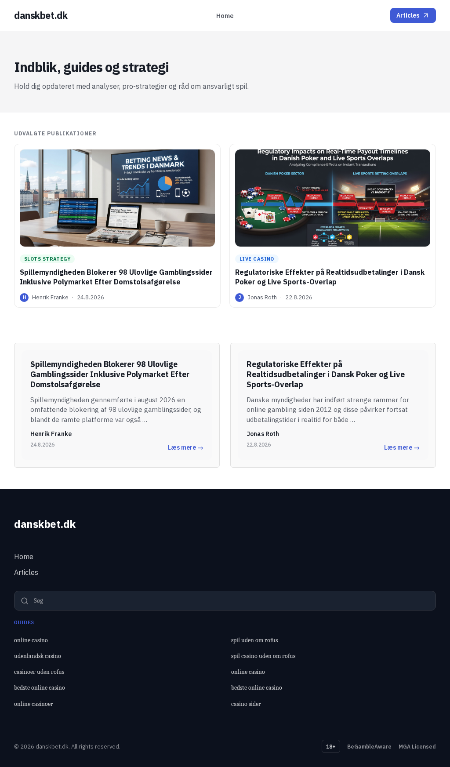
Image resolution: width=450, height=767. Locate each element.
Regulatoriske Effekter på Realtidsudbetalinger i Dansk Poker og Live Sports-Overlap (330, 277)
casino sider (246, 704)
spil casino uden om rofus (263, 656)
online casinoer (33, 704)
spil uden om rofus (254, 640)
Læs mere (185, 447)
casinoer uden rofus (39, 672)
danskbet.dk (40, 15)
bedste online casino (39, 687)
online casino (31, 640)
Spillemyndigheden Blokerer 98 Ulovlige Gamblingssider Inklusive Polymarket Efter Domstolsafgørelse (116, 277)
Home (225, 15)
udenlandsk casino (37, 656)
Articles (407, 15)
